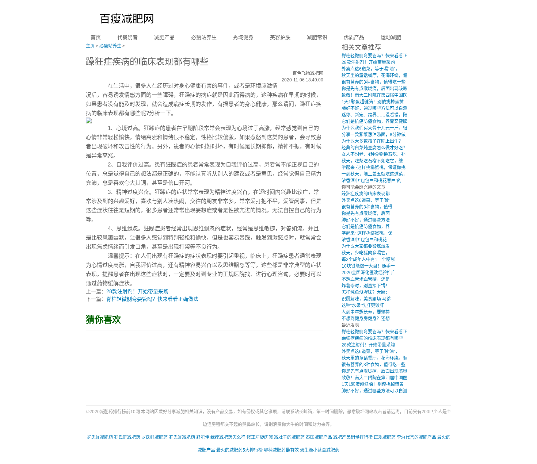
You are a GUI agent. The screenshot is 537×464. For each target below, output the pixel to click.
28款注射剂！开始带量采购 (137, 291)
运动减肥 (391, 37)
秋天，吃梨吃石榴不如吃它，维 (372, 161)
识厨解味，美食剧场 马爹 (366, 299)
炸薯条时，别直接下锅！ (366, 285)
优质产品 (354, 37)
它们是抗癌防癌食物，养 (366, 226)
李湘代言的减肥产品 (416, 437)
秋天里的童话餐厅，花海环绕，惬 (374, 75)
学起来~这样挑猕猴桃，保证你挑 (373, 167)
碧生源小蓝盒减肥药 (319, 450)
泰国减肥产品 (319, 437)
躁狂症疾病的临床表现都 (366, 193)
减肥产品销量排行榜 (353, 437)
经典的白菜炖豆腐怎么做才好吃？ (374, 147)
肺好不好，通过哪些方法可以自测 (374, 108)
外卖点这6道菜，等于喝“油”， (371, 69)
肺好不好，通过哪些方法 (366, 220)
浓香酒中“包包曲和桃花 (364, 239)
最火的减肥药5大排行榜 (239, 450)
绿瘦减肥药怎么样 (227, 437)
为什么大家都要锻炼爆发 (366, 246)
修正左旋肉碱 (260, 437)
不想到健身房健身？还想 (366, 318)
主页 (90, 46)
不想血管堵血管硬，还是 (366, 279)
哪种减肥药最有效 (281, 450)
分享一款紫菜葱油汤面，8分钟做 (373, 134)
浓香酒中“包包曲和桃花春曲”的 (371, 180)
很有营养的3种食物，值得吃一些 (373, 82)
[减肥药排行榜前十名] (124, 20)
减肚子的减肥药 (289, 437)
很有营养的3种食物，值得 (367, 207)
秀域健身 (243, 37)
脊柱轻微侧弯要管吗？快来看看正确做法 (152, 299)
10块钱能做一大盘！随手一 (368, 266)
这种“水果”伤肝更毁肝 (363, 305)
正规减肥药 (385, 437)
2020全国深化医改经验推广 (369, 272)
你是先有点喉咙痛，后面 (366, 213)
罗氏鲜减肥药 (100, 437)
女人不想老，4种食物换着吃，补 (373, 154)
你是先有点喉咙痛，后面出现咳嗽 (374, 88)
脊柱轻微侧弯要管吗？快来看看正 (374, 55)
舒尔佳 (202, 437)
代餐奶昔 (127, 37)
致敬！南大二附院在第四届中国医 (374, 95)
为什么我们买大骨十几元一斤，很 (374, 128)
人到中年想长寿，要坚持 (366, 312)
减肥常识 (317, 37)
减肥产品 (164, 37)
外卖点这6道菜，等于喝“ (365, 200)
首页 (96, 37)
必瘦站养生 (204, 37)
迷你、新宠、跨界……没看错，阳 (374, 115)
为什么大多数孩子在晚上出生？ (372, 141)
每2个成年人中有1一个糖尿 (368, 259)
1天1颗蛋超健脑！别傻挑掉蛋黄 (373, 101)
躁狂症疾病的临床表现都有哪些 (372, 338)
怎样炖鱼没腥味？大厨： (366, 292)
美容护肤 (280, 37)
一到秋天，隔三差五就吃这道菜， (374, 174)
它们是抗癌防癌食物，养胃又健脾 (374, 121)
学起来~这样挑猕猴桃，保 (367, 233)
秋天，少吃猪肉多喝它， (366, 253)
